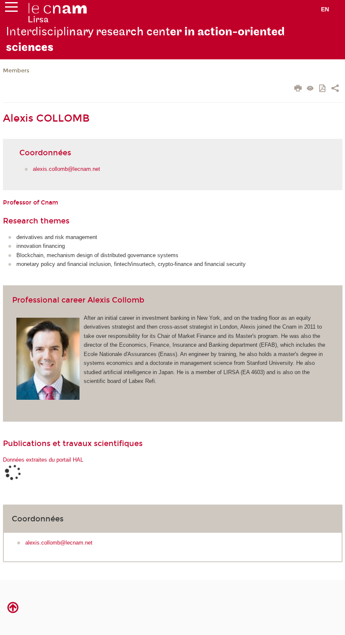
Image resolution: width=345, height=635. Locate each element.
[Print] (298, 89)
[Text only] (310, 89)
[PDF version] (322, 89)
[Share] (335, 89)
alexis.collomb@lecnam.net (66, 169)
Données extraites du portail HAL (43, 460)
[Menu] (11, 8)
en (325, 9)
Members (16, 70)
